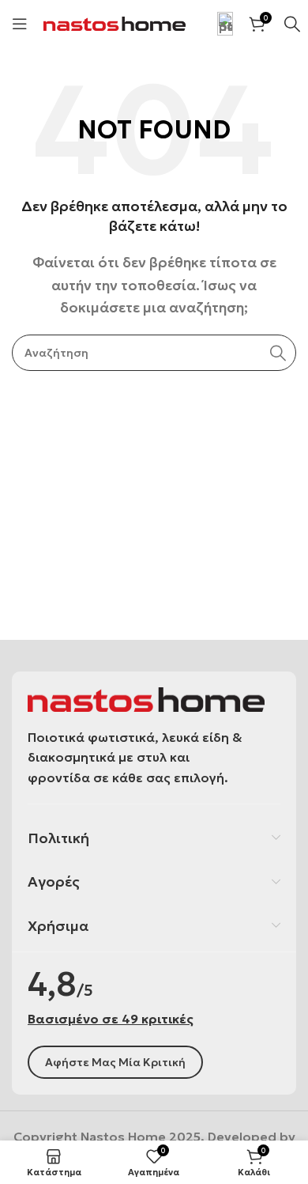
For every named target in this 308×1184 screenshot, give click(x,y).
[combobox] (154, 353)
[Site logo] (114, 22)
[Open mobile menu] (20, 24)
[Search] (278, 353)
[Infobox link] (217, 24)
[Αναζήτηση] (292, 24)
